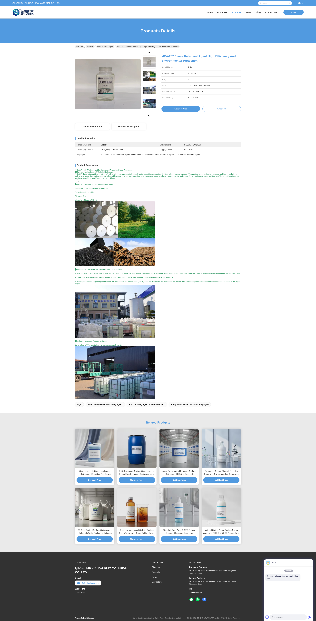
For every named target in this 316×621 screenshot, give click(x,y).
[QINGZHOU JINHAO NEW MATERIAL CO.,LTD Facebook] (204, 599)
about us (222, 12)
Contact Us (157, 582)
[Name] (288, 3)
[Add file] (267, 617)
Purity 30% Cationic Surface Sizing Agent (190, 404)
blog (258, 12)
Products (90, 47)
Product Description (128, 126)
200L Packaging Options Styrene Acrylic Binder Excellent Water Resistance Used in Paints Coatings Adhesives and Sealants (137, 473)
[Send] (310, 617)
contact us (271, 12)
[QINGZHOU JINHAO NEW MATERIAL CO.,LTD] (26, 12)
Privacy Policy (80, 618)
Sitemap (90, 618)
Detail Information (92, 126)
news (248, 12)
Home (210, 12)
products (236, 12)
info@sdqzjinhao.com (89, 583)
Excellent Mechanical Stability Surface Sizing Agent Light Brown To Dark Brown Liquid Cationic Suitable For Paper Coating (137, 532)
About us (156, 567)
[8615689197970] (191, 599)
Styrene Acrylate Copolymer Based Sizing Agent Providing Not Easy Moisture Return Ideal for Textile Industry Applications (94, 473)
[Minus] (309, 562)
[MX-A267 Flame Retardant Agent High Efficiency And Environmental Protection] (108, 84)
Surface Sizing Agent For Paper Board (146, 404)
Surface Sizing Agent (105, 47)
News (154, 577)
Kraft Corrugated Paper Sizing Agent (105, 404)
